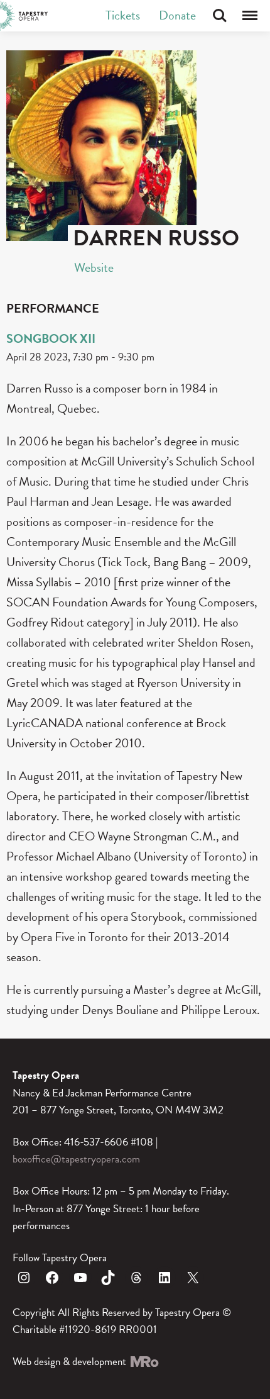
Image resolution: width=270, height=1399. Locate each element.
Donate (177, 15)
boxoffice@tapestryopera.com (76, 1159)
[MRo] (144, 1361)
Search (220, 15)
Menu (250, 15)
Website (94, 267)
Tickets (122, 15)
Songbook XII (50, 338)
